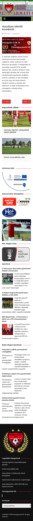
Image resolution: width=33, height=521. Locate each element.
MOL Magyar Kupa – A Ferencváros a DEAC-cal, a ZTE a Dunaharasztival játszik (15, 319)
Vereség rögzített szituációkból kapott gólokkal (14, 463)
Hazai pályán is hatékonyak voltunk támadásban (13, 474)
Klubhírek (17, 33)
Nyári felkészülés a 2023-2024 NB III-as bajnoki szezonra (15, 485)
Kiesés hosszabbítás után (14, 157)
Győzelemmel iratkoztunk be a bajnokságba (16, 480)
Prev (7, 101)
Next (25, 101)
